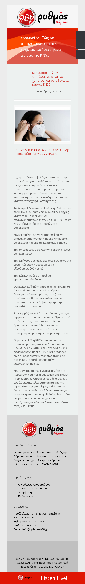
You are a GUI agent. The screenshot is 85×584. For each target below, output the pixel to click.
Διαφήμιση (25, 492)
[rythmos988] (42, 16)
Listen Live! (54, 578)
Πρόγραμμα (25, 496)
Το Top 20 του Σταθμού (32, 488)
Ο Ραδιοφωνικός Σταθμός (34, 484)
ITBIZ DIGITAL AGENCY (50, 566)
